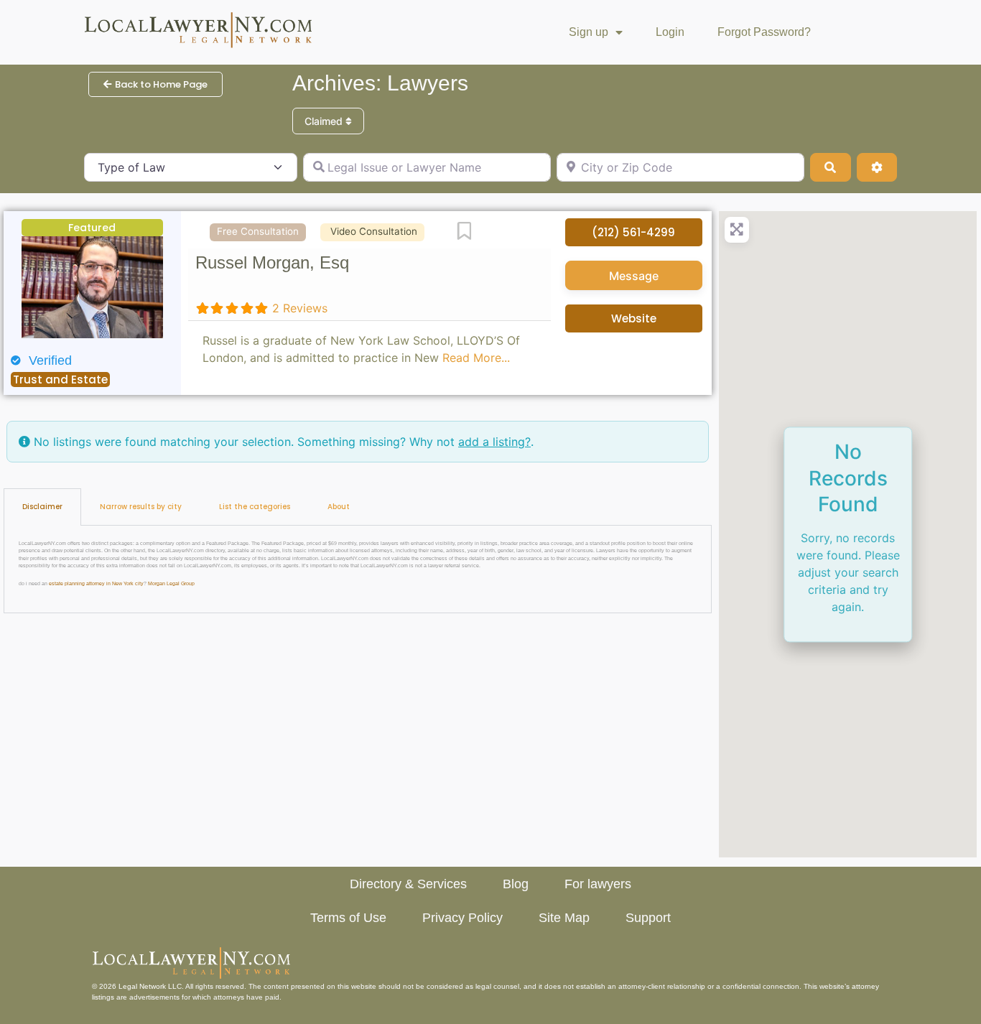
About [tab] (338, 506)
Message (634, 276)
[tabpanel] (358, 569)
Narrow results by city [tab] (141, 506)
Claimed (324, 121)
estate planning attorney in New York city (96, 583)
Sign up (588, 32)
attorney (865, 986)
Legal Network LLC (150, 986)
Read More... (476, 357)
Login (670, 32)
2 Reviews (299, 308)
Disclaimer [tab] (42, 506)
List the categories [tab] (254, 506)
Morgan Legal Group (171, 583)
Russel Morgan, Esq (272, 262)
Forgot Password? (764, 32)
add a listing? (494, 441)
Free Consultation (258, 231)
